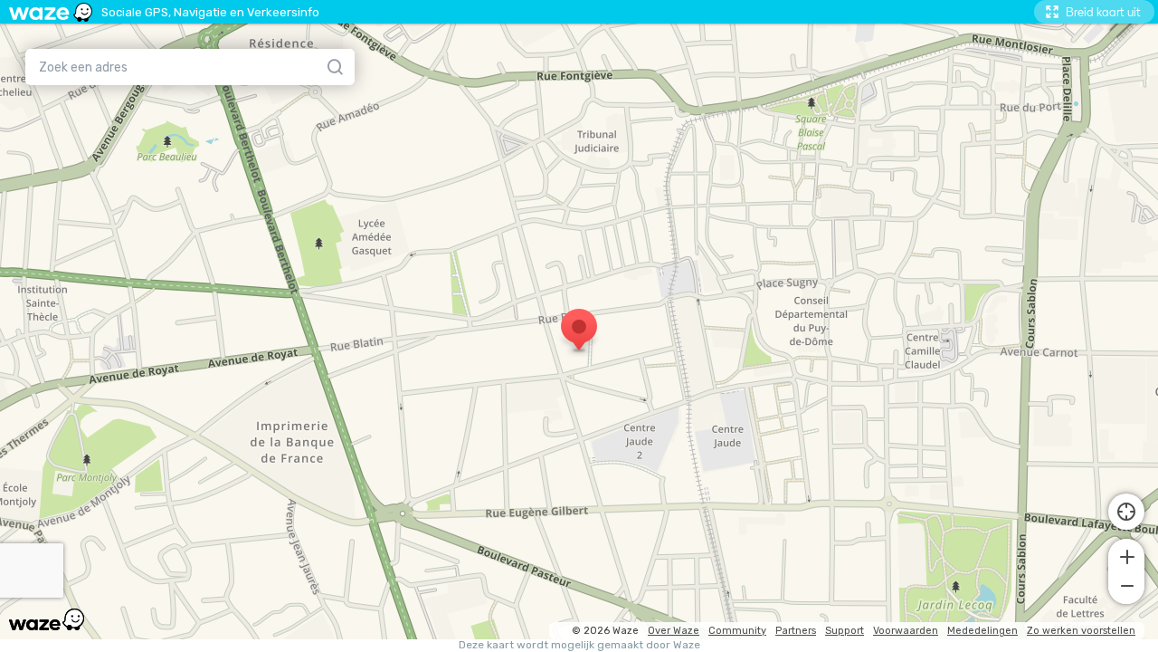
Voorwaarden (905, 631)
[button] (1126, 555)
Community (737, 631)
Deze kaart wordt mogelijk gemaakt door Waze (579, 645)
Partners (795, 631)
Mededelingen (982, 631)
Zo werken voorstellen (1081, 631)
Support (844, 631)
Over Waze (673, 631)
